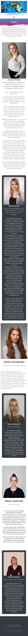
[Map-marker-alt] (15, 622)
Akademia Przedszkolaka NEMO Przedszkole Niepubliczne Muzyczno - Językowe (14, 14)
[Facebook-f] (13, 622)
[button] (14, 17)
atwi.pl (19, 631)
